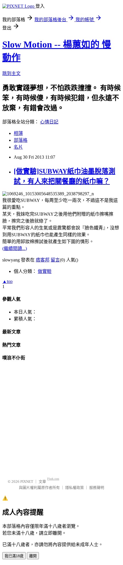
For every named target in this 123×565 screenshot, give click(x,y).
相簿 (18, 133)
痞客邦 (42, 259)
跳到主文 (11, 73)
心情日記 (49, 121)
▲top (7, 281)
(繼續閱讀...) (14, 248)
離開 (33, 556)
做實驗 (44, 271)
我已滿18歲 (14, 556)
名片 (18, 147)
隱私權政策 (74, 487)
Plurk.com (53, 478)
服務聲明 (96, 487)
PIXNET (26, 481)
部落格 (20, 140)
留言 (55, 259)
